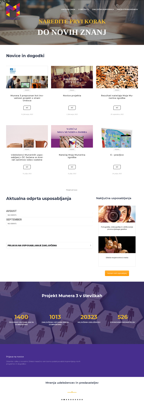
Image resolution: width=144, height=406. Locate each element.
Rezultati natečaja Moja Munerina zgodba (117, 96)
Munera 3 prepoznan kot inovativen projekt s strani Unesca (27, 98)
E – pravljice (117, 155)
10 (82, 399)
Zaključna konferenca (103, 9)
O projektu (83, 9)
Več (27, 108)
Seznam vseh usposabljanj (117, 273)
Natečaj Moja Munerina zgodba (72, 156)
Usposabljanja (68, 9)
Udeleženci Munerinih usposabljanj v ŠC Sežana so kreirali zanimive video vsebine (27, 157)
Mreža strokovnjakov (127, 9)
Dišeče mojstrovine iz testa (117, 258)
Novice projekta (72, 95)
